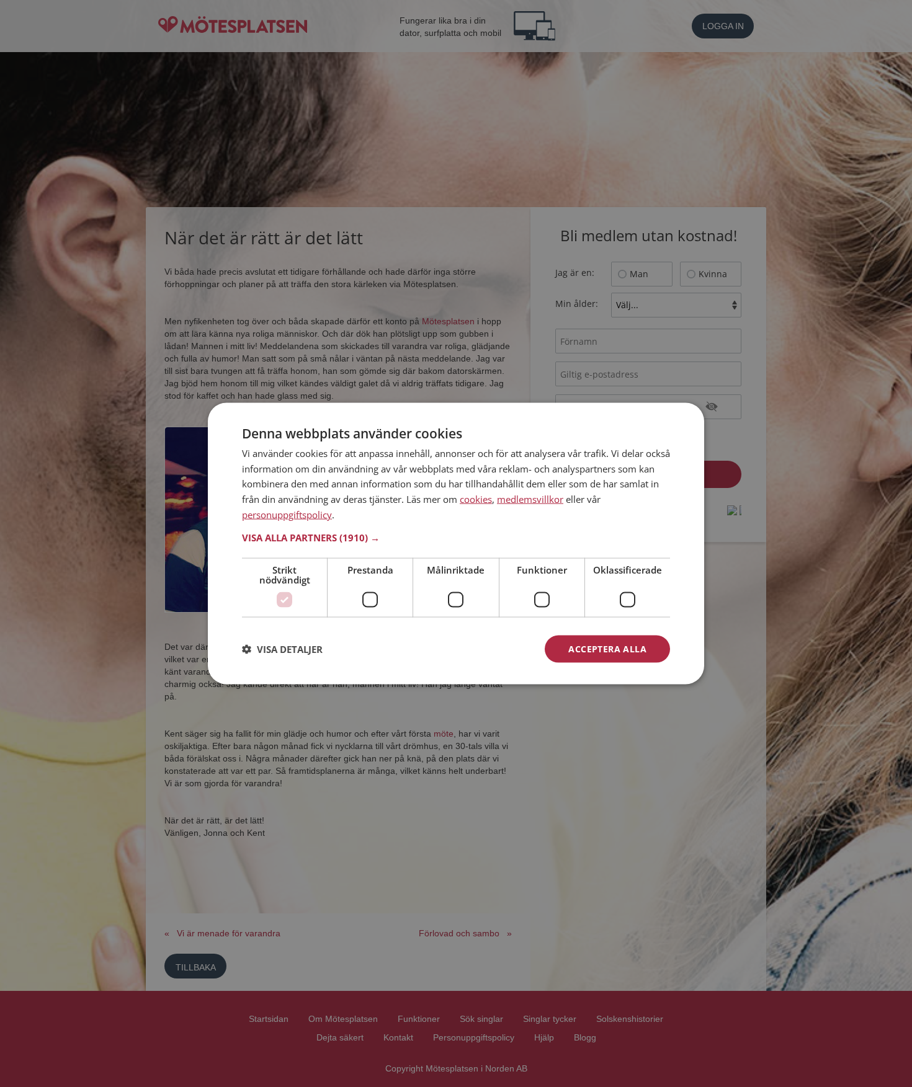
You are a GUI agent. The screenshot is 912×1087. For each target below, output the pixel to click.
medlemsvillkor (530, 499)
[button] (456, 537)
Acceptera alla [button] (607, 648)
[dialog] (456, 543)
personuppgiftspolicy (287, 514)
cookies (476, 499)
